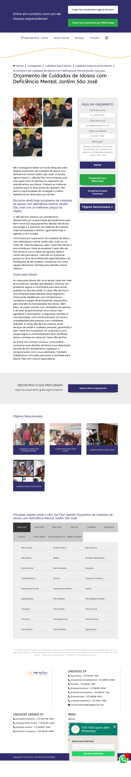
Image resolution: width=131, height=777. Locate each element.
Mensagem (97, 141)
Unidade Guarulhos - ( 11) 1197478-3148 (34, 719)
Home (44, 38)
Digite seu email (97, 120)
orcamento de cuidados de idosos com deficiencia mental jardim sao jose (59, 71)
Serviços (79, 38)
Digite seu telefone (97, 131)
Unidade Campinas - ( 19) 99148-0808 (34, 731)
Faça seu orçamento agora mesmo (93, 9)
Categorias (34, 66)
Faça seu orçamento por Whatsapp (93, 22)
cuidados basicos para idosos (93, 66)
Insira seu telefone (83, 741)
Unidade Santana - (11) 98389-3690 (88, 688)
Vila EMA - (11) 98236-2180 (82, 684)
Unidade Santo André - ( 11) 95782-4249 (35, 723)
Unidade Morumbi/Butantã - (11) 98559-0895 (92, 680)
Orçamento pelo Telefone (97, 192)
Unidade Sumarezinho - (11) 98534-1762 (89, 692)
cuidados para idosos (58, 66)
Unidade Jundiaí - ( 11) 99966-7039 (32, 727)
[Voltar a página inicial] (30, 38)
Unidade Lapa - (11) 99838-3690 (86, 696)
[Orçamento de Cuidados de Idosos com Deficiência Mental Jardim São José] (27, 112)
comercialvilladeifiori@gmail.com (87, 704)
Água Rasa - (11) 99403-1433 (84, 675)
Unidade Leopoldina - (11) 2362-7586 (88, 700)
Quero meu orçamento (92, 388)
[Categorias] (106, 38)
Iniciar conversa (93, 753)
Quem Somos (61, 38)
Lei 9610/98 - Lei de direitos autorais (81, 655)
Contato (94, 38)
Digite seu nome (97, 110)
